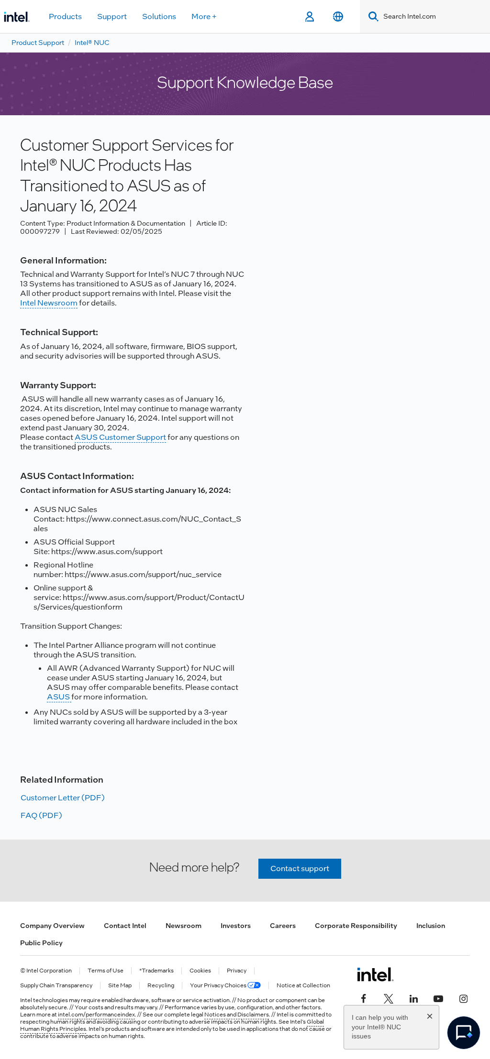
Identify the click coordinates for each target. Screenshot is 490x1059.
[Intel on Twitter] (388, 997)
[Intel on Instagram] (463, 997)
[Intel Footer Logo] (375, 974)
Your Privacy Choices (218, 985)
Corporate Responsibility (356, 925)
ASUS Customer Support (120, 437)
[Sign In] (309, 16)
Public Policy (41, 943)
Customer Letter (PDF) (63, 798)
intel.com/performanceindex (96, 1014)
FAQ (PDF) (41, 815)
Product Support (37, 42)
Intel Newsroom (49, 303)
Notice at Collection (303, 985)
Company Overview (52, 925)
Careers (283, 925)
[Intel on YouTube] (438, 997)
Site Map (120, 985)
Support (112, 16)
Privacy (236, 970)
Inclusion (430, 925)
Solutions (159, 16)
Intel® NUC (92, 42)
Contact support (299, 868)
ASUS (59, 697)
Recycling (160, 985)
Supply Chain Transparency (56, 985)
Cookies (200, 970)
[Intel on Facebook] (363, 997)
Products (65, 16)
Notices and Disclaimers (236, 1014)
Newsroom (183, 925)
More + (204, 16)
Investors (236, 925)
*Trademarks (156, 970)
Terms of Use (105, 970)
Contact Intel (125, 925)
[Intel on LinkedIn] (413, 997)
